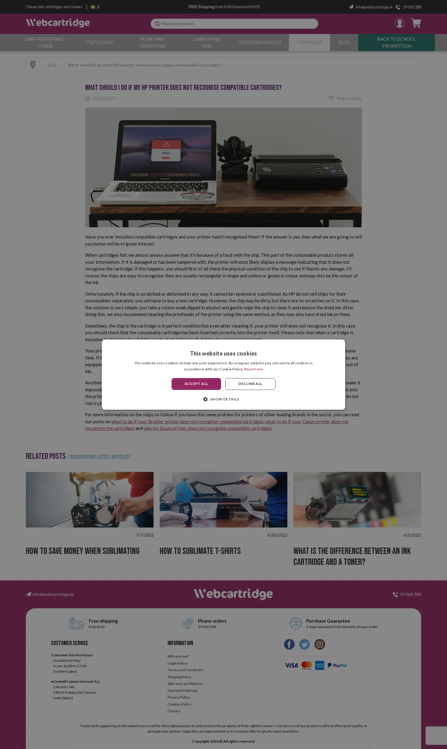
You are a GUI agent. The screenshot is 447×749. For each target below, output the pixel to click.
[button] (223, 399)
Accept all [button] (196, 384)
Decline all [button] (250, 384)
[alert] (223, 374)
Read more (253, 369)
